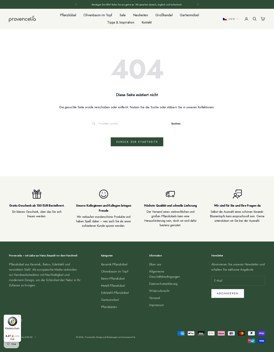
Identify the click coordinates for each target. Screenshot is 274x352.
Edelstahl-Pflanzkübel (115, 292)
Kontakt (147, 22)
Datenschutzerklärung (163, 283)
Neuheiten (140, 15)
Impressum (156, 305)
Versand (154, 298)
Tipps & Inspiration (120, 22)
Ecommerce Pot (128, 337)
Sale (122, 15)
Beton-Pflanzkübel (113, 278)
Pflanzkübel (68, 15)
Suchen (175, 123)
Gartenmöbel (189, 15)
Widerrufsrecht (159, 291)
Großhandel (163, 15)
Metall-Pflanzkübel (113, 285)
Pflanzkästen (109, 307)
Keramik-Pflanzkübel (114, 264)
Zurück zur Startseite (137, 142)
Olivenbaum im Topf (98, 15)
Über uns (155, 264)
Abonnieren (228, 293)
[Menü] (19, 317)
